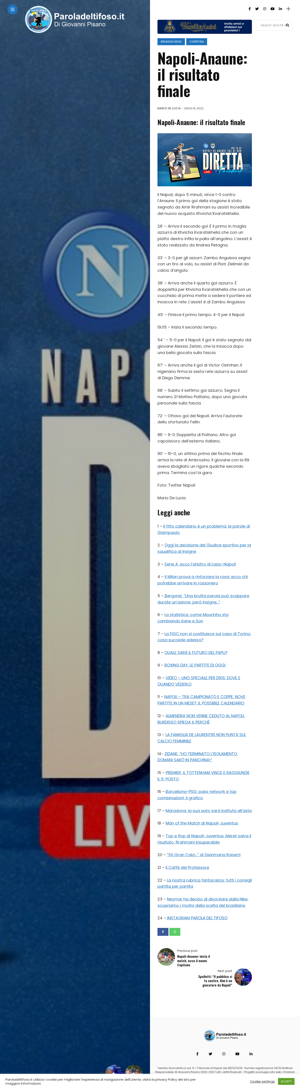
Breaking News (171, 41)
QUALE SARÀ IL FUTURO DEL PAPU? (196, 652)
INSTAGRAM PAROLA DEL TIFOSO (197, 918)
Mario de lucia (169, 108)
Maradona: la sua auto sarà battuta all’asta (209, 810)
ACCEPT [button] (286, 1081)
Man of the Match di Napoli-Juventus (202, 823)
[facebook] (162, 932)
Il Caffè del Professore (187, 867)
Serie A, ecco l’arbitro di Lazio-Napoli (200, 564)
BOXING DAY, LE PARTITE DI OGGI (195, 665)
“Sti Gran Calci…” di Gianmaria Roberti (203, 854)
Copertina (197, 41)
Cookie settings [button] (262, 1082)
